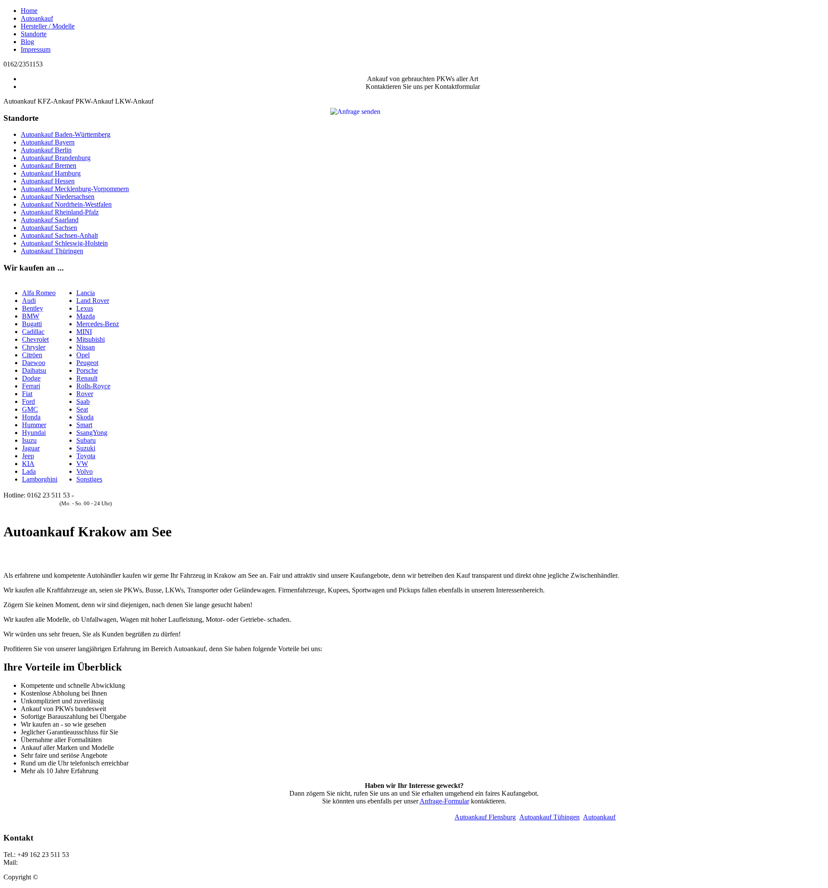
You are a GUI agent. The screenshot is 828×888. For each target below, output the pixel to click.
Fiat (27, 393)
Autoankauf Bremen (48, 165)
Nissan (85, 347)
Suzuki (85, 448)
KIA (28, 463)
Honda (31, 417)
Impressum (35, 49)
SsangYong (91, 432)
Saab (83, 401)
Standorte (34, 34)
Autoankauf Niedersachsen (57, 196)
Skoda (85, 417)
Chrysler (33, 347)
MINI (84, 331)
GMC (30, 409)
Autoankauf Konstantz (603, 817)
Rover (84, 393)
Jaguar (31, 448)
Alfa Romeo (39, 292)
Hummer (34, 424)
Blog (27, 41)
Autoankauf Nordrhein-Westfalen (66, 204)
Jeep (28, 456)
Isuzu (29, 440)
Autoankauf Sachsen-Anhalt (59, 235)
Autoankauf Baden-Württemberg (65, 134)
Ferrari (31, 386)
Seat (82, 409)
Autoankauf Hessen (48, 181)
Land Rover (92, 300)
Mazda (85, 316)
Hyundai (34, 432)
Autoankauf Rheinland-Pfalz (60, 212)
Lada (29, 471)
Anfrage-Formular (444, 801)
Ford (28, 401)
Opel (83, 355)
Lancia (85, 292)
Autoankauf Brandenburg (56, 157)
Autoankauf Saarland (49, 220)
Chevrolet (35, 339)
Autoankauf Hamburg (51, 173)
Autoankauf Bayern (48, 142)
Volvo (84, 471)
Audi (29, 300)
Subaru (86, 440)
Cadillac (33, 331)
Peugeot (87, 362)
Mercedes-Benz (97, 323)
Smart (84, 424)
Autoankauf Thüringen (52, 251)
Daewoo (33, 362)
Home (29, 10)
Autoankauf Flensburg (474, 817)
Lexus (84, 308)
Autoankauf (37, 18)
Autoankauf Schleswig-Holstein (64, 243)
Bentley (32, 308)
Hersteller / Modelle (48, 26)
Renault (86, 378)
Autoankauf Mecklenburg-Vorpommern (75, 188)
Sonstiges (89, 479)
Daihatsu (34, 370)
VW (82, 463)
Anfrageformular (98, 495)
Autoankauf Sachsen (49, 227)
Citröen (32, 355)
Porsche (87, 370)
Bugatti (32, 323)
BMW (30, 316)
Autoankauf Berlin (46, 150)
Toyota (85, 456)
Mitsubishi (90, 339)
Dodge (31, 378)
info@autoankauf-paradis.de (58, 862)
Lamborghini (39, 479)
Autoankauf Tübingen (538, 817)
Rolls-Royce (93, 386)
